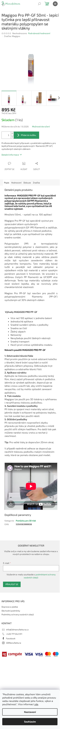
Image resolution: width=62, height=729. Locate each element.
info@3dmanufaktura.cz (17, 629)
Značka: (12, 36)
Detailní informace (10, 154)
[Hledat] (39, 4)
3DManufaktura (13, 643)
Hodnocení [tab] (16, 182)
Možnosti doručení (41, 126)
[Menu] (55, 4)
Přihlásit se (11, 584)
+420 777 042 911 (14, 634)
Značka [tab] (36, 182)
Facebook (10, 638)
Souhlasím (30, 721)
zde (36, 704)
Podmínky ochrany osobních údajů (18, 614)
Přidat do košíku (28, 135)
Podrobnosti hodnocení (39, 33)
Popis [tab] (6, 182)
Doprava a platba (10, 606)
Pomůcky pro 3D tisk (26, 520)
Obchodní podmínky (11, 610)
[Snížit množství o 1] (12, 137)
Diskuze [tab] (27, 182)
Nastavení (30, 711)
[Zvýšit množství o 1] (12, 133)
